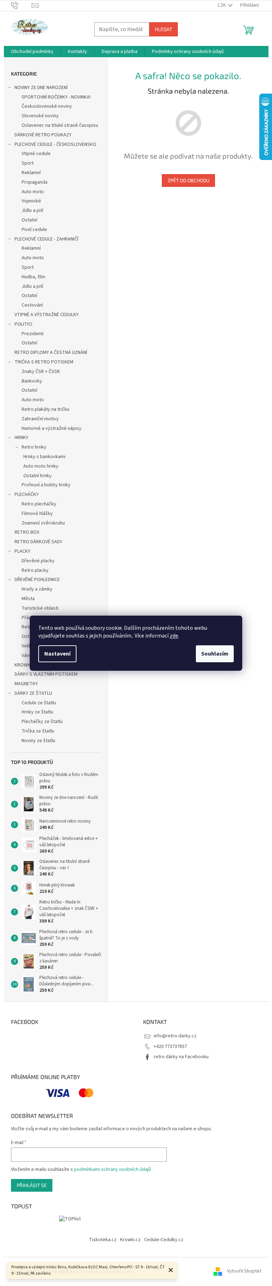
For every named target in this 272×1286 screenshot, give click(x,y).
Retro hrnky (34, 447)
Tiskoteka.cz (103, 1239)
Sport (28, 163)
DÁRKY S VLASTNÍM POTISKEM (46, 674)
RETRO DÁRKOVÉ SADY (38, 541)
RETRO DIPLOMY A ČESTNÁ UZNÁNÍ (51, 352)
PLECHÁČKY (27, 494)
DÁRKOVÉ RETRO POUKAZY (43, 134)
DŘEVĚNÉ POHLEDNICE (37, 579)
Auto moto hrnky (40, 466)
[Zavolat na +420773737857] (21, 5)
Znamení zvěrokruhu (43, 523)
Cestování (32, 305)
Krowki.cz (130, 1239)
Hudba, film (33, 276)
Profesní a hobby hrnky (46, 484)
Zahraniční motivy (40, 418)
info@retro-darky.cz (175, 1035)
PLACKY (22, 551)
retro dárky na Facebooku (181, 1056)
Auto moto (33, 191)
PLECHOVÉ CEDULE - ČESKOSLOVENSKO (55, 144)
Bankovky (32, 381)
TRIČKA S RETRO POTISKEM (44, 362)
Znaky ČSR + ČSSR (41, 371)
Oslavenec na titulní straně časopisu (60, 125)
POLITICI (23, 324)
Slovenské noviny (40, 115)
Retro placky (35, 570)
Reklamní (31, 172)
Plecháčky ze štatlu (42, 721)
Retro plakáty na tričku (45, 409)
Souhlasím (214, 654)
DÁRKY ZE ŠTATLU (33, 693)
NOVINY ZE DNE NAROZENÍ (41, 87)
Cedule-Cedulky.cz (163, 1239)
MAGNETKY (26, 683)
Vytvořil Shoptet (244, 1271)
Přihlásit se (32, 1185)
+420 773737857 (170, 1046)
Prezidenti (33, 333)
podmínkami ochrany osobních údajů (112, 1169)
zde (174, 636)
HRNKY (21, 437)
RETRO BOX (27, 532)
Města (28, 598)
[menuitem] (32, 51)
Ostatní (29, 220)
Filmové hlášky (37, 513)
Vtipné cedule (36, 153)
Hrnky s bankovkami (44, 456)
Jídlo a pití (32, 210)
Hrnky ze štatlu (37, 712)
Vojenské (31, 201)
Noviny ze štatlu (38, 740)
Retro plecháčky (39, 504)
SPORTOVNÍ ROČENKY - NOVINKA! (56, 97)
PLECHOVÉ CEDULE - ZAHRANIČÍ (46, 239)
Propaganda (34, 182)
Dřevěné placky (38, 560)
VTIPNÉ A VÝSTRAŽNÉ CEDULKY (47, 314)
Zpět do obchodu (188, 180)
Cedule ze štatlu (39, 702)
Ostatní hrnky (37, 475)
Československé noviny (47, 106)
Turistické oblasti (40, 608)
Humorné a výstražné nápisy (51, 428)
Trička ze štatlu (38, 731)
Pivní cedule (34, 229)
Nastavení (57, 654)
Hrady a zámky (37, 589)
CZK (222, 5)
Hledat (163, 29)
